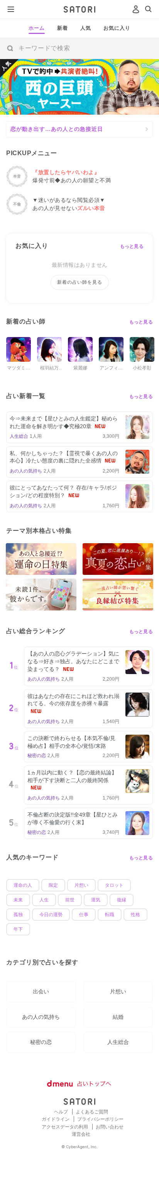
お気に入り (116, 28)
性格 (135, 914)
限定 (53, 885)
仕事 (83, 914)
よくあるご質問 (92, 1112)
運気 (95, 900)
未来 (18, 900)
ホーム (37, 28)
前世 (69, 900)
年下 (18, 929)
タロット (114, 885)
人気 (85, 28)
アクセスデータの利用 (65, 1127)
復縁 (121, 900)
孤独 (18, 914)
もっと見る (132, 246)
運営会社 (81, 1134)
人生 (44, 900)
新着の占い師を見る (79, 282)
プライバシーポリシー (100, 1119)
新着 (62, 28)
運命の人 (23, 885)
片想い (81, 885)
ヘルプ (61, 1112)
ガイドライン (56, 1119)
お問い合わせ (109, 1127)
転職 (109, 914)
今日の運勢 (51, 914)
